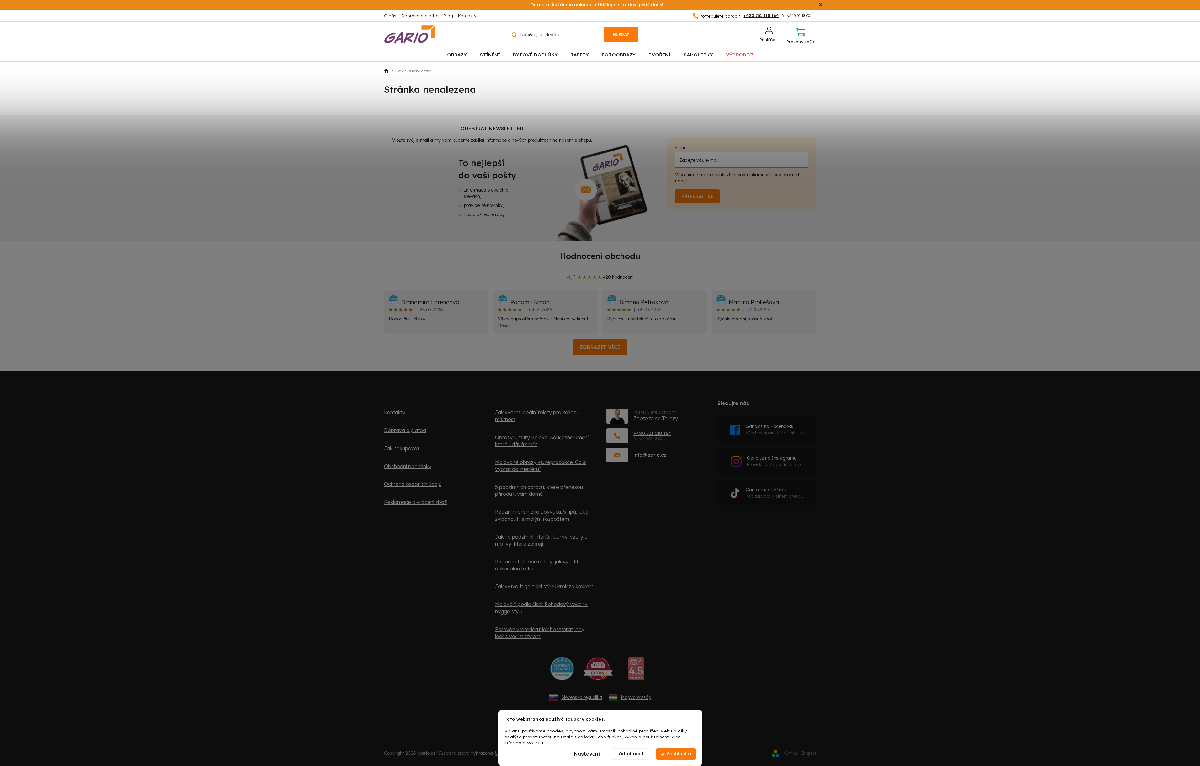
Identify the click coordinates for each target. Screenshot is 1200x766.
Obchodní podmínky (407, 466)
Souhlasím (679, 754)
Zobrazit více (600, 347)
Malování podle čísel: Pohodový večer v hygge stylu (541, 607)
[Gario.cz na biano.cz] (636, 671)
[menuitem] (457, 54)
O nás (390, 15)
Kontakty (467, 15)
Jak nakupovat (401, 448)
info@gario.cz (649, 455)
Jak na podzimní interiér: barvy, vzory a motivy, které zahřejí (541, 540)
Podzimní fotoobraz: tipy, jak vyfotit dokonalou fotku (536, 565)
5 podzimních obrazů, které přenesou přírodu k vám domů (539, 490)
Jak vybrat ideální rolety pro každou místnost (537, 415)
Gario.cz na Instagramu (775, 461)
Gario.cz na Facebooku (775, 429)
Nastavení (587, 754)
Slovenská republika (582, 697)
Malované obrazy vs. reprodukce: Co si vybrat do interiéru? (540, 465)
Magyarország (636, 697)
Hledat (621, 34)
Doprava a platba (420, 15)
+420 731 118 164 (652, 433)
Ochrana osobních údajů (412, 484)
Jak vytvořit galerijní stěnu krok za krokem (544, 586)
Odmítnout (631, 754)
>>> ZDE (536, 742)
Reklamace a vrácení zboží (415, 502)
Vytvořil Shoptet (800, 753)
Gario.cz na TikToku (775, 493)
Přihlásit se (697, 196)
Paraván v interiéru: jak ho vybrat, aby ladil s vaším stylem (539, 632)
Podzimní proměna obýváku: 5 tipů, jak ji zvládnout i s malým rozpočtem (541, 515)
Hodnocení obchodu (600, 256)
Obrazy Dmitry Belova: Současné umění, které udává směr (542, 440)
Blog (448, 15)
